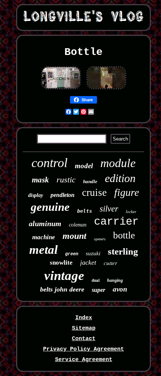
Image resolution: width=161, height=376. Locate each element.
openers (100, 239)
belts (84, 211)
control (49, 163)
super (98, 290)
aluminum (45, 223)
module (118, 163)
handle (90, 181)
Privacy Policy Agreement (83, 349)
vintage (64, 275)
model (84, 166)
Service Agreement (83, 360)
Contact (83, 339)
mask (40, 179)
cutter (110, 262)
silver (109, 208)
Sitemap (83, 328)
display (35, 195)
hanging (115, 280)
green (71, 254)
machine (43, 237)
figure (126, 192)
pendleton (63, 195)
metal (43, 249)
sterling (123, 251)
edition (120, 178)
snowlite (61, 262)
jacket (88, 262)
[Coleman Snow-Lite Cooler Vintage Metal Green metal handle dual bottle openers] (61, 89)
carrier (116, 222)
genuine (50, 206)
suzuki (93, 253)
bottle (124, 235)
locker (131, 211)
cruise (94, 192)
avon (120, 289)
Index (83, 318)
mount (74, 236)
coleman (77, 225)
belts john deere (62, 289)
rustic (66, 179)
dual (96, 280)
